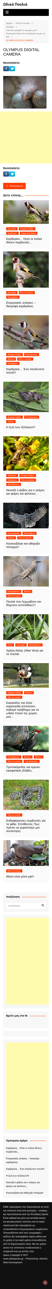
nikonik (43, 1258)
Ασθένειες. (12, 475)
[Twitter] (12, 68)
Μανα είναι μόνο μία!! (20, 876)
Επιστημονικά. (32, 354)
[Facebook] (6, 68)
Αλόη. (10, 645)
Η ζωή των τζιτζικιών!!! (20, 427)
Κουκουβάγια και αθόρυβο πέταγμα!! (24, 1193)
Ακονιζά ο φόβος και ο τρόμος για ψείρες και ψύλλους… (23, 1184)
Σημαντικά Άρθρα (28, 233)
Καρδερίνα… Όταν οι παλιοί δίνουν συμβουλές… (24, 1150)
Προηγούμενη (16, 186)
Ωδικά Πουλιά (15, 4)
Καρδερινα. (12, 233)
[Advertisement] (26, 137)
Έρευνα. (27, 757)
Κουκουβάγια (29, 533)
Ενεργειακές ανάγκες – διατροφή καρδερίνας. (22, 1160)
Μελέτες (11, 359)
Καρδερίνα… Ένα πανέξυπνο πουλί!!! (25, 1169)
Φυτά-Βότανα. (13, 484)
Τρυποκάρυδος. (31, 761)
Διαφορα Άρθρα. (27, 229)
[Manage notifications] (45, 1282)
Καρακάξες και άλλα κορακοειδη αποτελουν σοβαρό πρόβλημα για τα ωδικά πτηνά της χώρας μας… (22, 709)
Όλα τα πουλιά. (26, 293)
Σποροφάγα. (13, 297)
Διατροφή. (12, 229)
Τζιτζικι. (11, 421)
